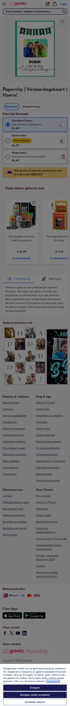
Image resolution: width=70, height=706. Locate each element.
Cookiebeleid (53, 681)
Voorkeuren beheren (35, 702)
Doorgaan (35, 688)
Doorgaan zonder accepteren (35, 695)
